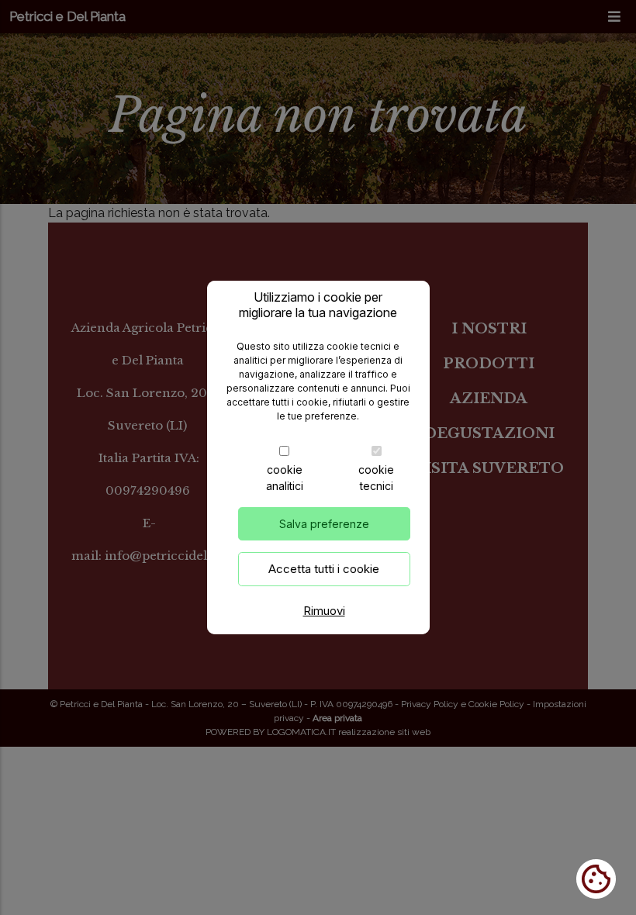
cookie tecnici (376, 477)
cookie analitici (284, 477)
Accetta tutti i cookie (323, 568)
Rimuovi (324, 610)
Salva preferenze (324, 523)
